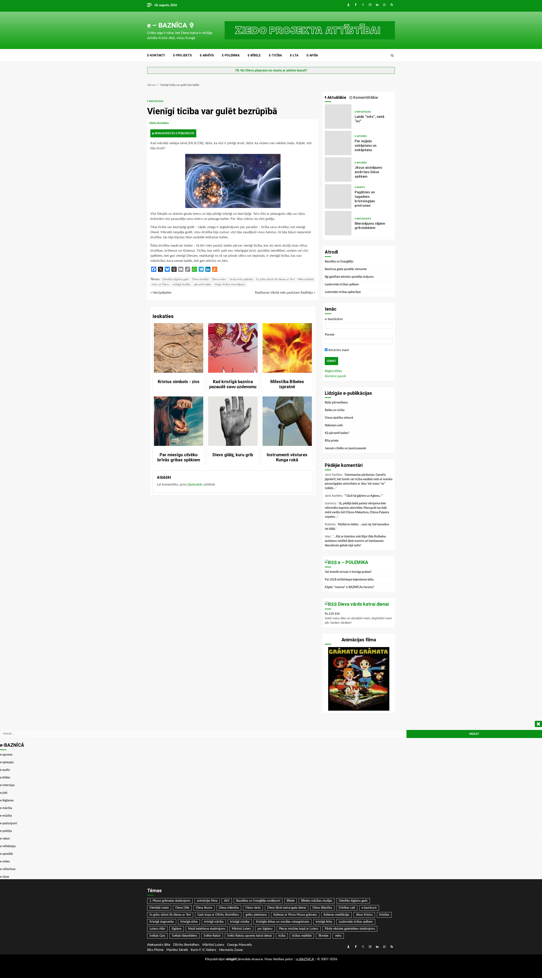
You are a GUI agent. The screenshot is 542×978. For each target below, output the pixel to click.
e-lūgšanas (7, 800)
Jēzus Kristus (364, 914)
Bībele (291, 900)
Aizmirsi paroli (335, 376)
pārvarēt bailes (202, 284)
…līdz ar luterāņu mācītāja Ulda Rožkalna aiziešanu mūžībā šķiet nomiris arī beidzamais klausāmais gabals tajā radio (355, 541)
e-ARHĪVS (207, 55)
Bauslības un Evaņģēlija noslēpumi (258, 900)
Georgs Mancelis (239, 944)
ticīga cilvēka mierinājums (230, 284)
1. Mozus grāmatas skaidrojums (169, 900)
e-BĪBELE (254, 55)
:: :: (305, 959)
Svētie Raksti (212, 935)
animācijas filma (207, 900)
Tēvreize (323, 935)
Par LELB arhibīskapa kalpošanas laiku (349, 579)
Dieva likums (204, 907)
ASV (227, 900)
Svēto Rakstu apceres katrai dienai (249, 935)
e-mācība (6, 808)
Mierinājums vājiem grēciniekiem (338, 223)
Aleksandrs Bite (158, 944)
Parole (330, 334)
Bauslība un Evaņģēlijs (339, 261)
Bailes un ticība (334, 410)
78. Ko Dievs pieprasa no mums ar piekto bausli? (271, 70)
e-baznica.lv (369, 907)
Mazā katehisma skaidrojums (206, 928)
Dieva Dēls (182, 907)
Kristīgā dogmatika (161, 921)
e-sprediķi (6, 853)
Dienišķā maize (159, 907)
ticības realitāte (302, 935)
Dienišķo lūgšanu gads (175, 279)
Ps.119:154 (332, 613)
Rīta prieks (332, 440)
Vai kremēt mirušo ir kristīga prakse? (348, 572)
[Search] (392, 56)
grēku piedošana (256, 914)
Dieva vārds (253, 907)
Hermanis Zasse (231, 949)
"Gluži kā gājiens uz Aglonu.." (363, 495)
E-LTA (294, 55)
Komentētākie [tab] (365, 97)
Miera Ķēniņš (306, 279)
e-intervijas (7, 785)
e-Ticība (275, 55)
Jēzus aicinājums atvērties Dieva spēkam (338, 169)
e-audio (5, 770)
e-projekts (182, 55)
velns (338, 935)
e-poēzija (6, 831)
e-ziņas (4, 876)
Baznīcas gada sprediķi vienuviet (346, 269)
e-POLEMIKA (230, 55)
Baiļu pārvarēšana (336, 402)
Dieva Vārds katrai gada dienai (286, 907)
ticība (281, 935)
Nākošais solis (334, 425)
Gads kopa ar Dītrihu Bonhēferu (218, 914)
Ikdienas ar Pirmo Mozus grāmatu (295, 914)
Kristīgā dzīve (189, 921)
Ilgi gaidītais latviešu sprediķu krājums (349, 276)
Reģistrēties (333, 371)
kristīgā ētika (324, 921)
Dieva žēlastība (322, 907)
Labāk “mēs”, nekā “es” (338, 116)
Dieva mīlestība (229, 907)
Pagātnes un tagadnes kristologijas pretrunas (338, 196)
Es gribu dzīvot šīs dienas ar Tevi (275, 279)
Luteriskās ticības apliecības (343, 292)
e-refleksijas (155, 101)
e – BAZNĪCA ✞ (171, 25)
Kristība (384, 914)
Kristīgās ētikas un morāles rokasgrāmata (282, 921)
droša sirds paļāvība (241, 279)
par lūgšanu (264, 928)
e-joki (3, 792)
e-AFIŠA (312, 55)
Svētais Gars (157, 935)
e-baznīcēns (334, 319)
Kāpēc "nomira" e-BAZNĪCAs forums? (349, 587)
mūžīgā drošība (181, 284)
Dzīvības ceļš (347, 907)
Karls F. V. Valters (203, 949)
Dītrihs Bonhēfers (159, 123)
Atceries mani (338, 350)
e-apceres (361, 136)
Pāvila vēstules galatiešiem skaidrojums (350, 928)
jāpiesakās (195, 484)
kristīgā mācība (214, 921)
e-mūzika (6, 815)
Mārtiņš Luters (241, 928)
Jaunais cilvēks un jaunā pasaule (345, 448)
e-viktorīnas (7, 869)
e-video (5, 861)
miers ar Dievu (160, 284)
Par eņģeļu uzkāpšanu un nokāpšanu (338, 143)
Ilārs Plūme (155, 949)
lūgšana (176, 928)
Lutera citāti (157, 928)
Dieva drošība (200, 279)
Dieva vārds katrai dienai (363, 604)
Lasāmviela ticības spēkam (342, 284)
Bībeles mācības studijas (316, 900)
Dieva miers (219, 279)
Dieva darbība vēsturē (339, 417)
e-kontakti (156, 55)
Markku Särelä (177, 949)
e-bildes (5, 777)
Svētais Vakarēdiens (184, 935)
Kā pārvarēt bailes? (337, 433)
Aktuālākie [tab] (336, 97)
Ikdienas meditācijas (336, 914)
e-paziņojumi (8, 823)
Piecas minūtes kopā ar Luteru (298, 928)
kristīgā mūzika (239, 921)
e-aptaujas (7, 762)
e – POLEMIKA (353, 562)
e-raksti (360, 187)
